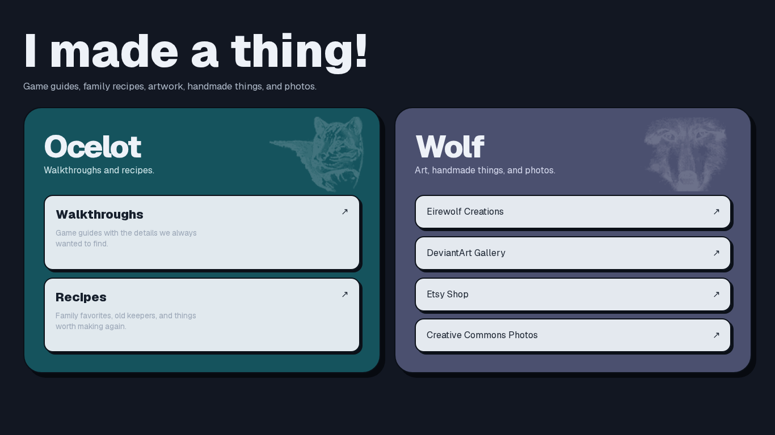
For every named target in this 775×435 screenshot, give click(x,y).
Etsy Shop (573, 294)
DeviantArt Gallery (573, 253)
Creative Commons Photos (573, 335)
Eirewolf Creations (573, 212)
